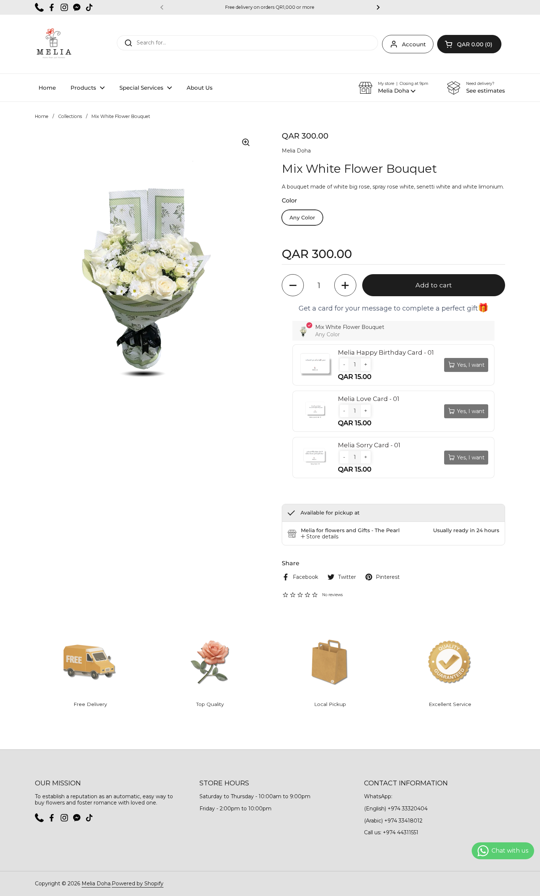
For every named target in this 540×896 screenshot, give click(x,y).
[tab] (319, 537)
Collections (70, 116)
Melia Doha (96, 883)
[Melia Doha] (53, 44)
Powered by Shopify (137, 883)
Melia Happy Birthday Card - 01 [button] (386, 352)
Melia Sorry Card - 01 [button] (369, 445)
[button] (469, 44)
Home (41, 116)
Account (414, 44)
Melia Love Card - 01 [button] (368, 398)
